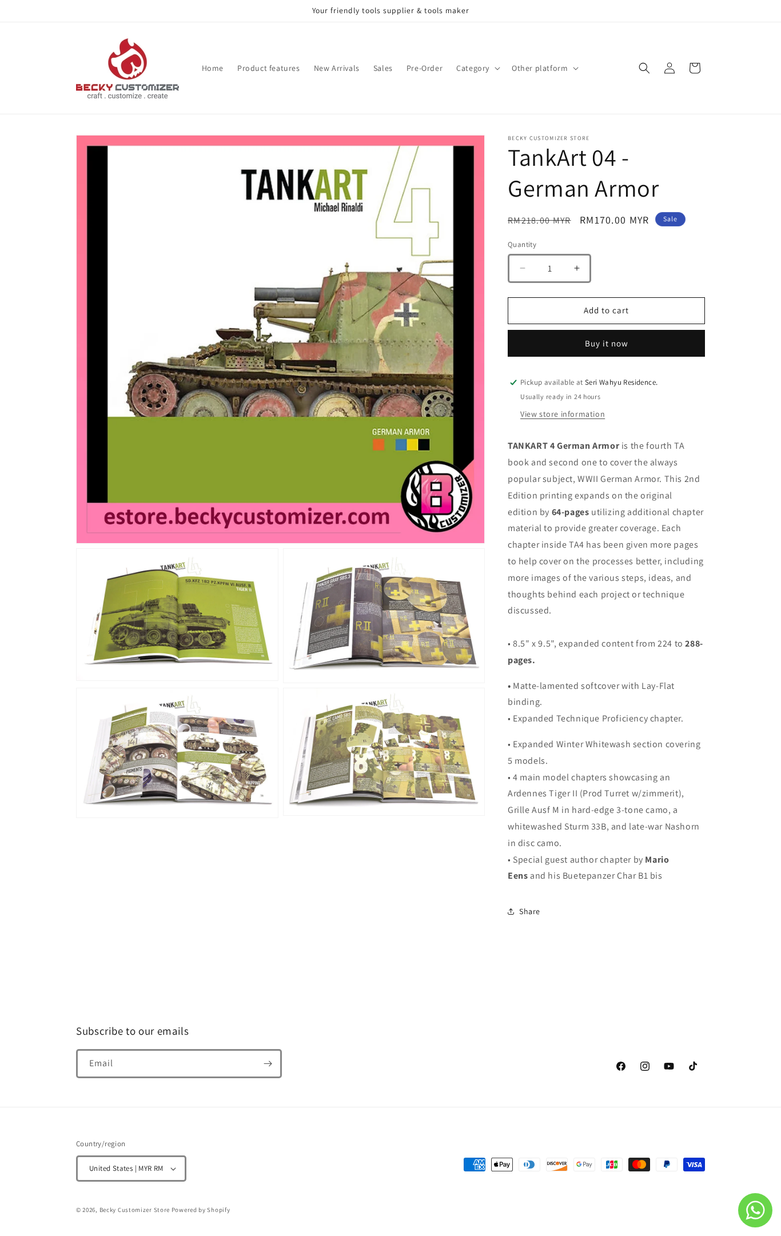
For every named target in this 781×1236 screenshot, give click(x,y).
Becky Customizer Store (134, 1210)
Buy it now (606, 343)
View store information (562, 414)
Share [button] (529, 911)
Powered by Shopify (201, 1210)
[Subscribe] (267, 1063)
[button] (477, 68)
